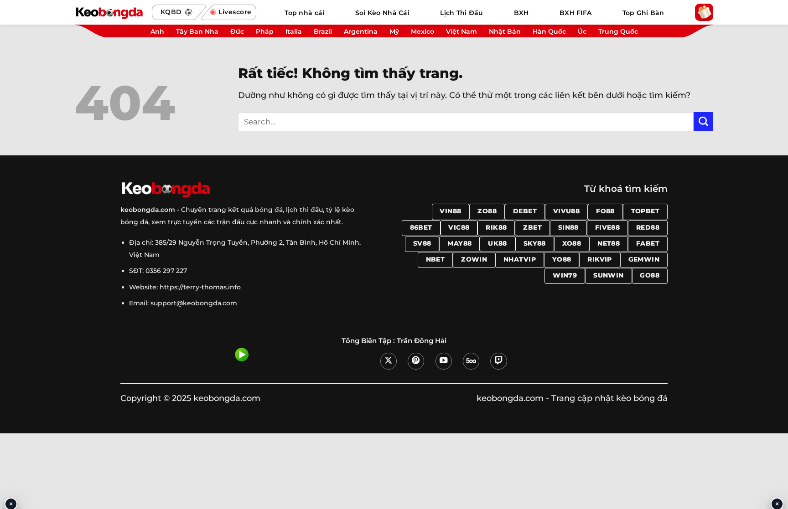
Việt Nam (461, 31)
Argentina (361, 31)
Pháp (265, 31)
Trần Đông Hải (421, 341)
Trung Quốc (618, 31)
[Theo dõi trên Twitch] (498, 361)
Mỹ (394, 31)
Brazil (323, 31)
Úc (582, 31)
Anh (157, 31)
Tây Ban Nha (197, 31)
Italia (293, 31)
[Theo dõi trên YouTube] (443, 361)
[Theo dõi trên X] (388, 361)
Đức (237, 31)
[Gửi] (703, 122)
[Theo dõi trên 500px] (471, 361)
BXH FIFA (575, 12)
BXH (521, 12)
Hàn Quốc (549, 31)
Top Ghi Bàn (643, 12)
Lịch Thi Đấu (461, 12)
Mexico (422, 31)
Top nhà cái (304, 12)
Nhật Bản (505, 31)
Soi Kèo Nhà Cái (382, 12)
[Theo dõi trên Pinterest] (416, 361)
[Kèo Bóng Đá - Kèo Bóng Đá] (109, 12)
